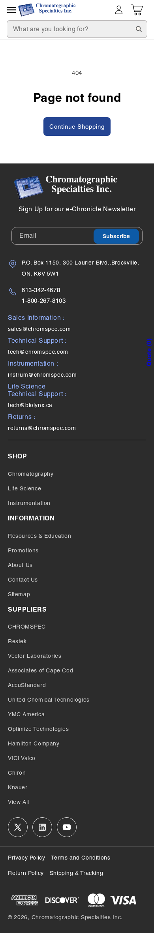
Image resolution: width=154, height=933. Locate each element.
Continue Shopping (77, 126)
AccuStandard (27, 685)
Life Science (24, 488)
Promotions (23, 550)
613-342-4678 (41, 290)
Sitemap (19, 594)
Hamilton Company (34, 743)
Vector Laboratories (34, 656)
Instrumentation (29, 503)
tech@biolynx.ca (30, 405)
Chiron (17, 773)
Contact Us (23, 579)
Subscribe (116, 236)
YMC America (26, 714)
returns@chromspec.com (42, 428)
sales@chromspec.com (39, 329)
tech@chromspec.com (38, 352)
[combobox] (77, 29)
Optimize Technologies (38, 729)
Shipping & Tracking (76, 873)
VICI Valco (22, 758)
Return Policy (26, 873)
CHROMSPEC (26, 626)
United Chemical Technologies (49, 699)
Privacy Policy (26, 857)
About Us (20, 565)
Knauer (18, 787)
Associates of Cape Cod (40, 670)
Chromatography (30, 474)
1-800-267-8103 (44, 300)
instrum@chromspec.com (42, 375)
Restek (17, 641)
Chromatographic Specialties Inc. (77, 917)
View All (18, 802)
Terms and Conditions (80, 857)
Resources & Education (39, 536)
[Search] (138, 29)
